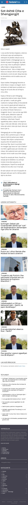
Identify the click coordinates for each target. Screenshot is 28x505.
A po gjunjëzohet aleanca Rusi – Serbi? (12, 330)
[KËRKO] (26, 2)
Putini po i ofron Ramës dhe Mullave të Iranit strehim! (13, 252)
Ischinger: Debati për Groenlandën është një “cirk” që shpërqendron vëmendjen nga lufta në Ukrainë (14, 227)
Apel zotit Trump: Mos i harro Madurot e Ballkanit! (14, 414)
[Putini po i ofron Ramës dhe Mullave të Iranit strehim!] (14, 240)
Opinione (4, 221)
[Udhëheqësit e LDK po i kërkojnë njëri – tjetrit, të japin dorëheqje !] (14, 292)
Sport (14, 493)
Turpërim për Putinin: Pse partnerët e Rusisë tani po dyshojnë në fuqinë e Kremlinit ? (12, 278)
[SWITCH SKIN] (24, 2)
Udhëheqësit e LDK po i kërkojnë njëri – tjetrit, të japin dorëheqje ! (12, 305)
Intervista (14, 476)
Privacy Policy (5, 452)
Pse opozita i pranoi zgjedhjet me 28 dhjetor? (14, 354)
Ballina (4, 448)
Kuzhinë (14, 479)
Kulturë (14, 477)
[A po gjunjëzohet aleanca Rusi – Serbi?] (14, 317)
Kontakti (4, 450)
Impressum (5, 449)
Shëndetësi (14, 490)
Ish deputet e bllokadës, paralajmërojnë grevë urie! (14, 419)
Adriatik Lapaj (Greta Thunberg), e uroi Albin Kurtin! (14, 410)
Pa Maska (4, 351)
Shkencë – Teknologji (14, 491)
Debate (4, 471)
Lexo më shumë (5, 443)
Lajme (3, 480)
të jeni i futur (21, 366)
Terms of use (5, 453)
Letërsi (14, 484)
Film (14, 474)
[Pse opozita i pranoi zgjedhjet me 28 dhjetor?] (14, 341)
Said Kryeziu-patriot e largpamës (12, 406)
